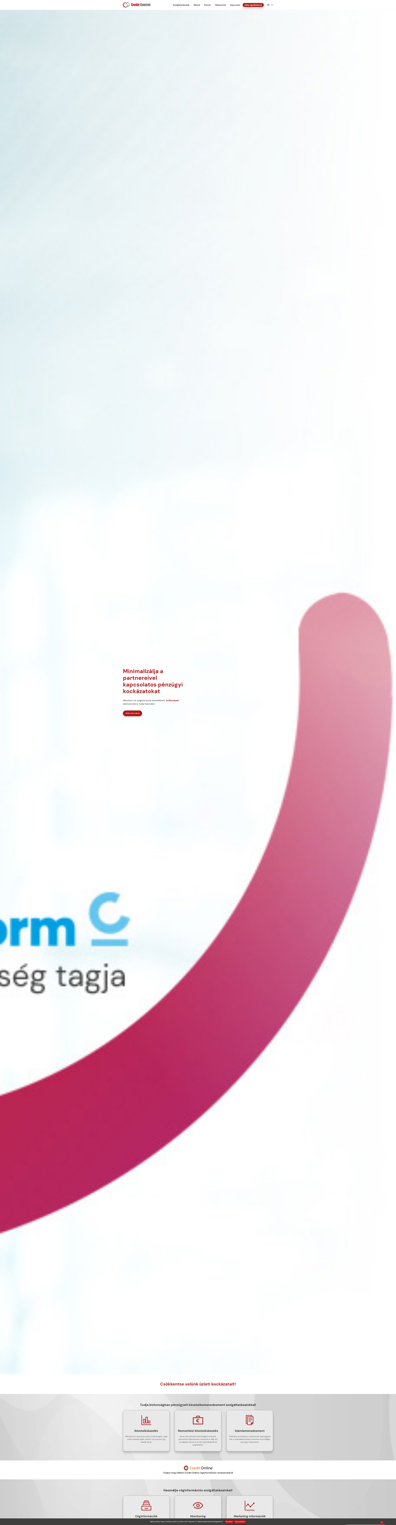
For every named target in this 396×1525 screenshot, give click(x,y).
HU (268, 5)
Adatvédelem (240, 1522)
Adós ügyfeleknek (253, 5)
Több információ (132, 713)
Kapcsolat (235, 5)
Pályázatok (220, 5)
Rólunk (197, 5)
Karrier (207, 5)
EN (272, 5)
